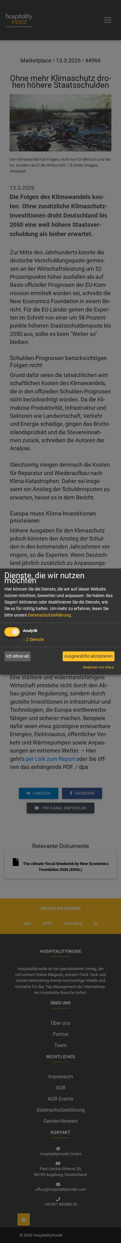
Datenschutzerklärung (49, 614)
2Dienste (33, 639)
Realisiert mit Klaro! (98, 667)
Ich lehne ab (17, 656)
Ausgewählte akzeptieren (88, 656)
